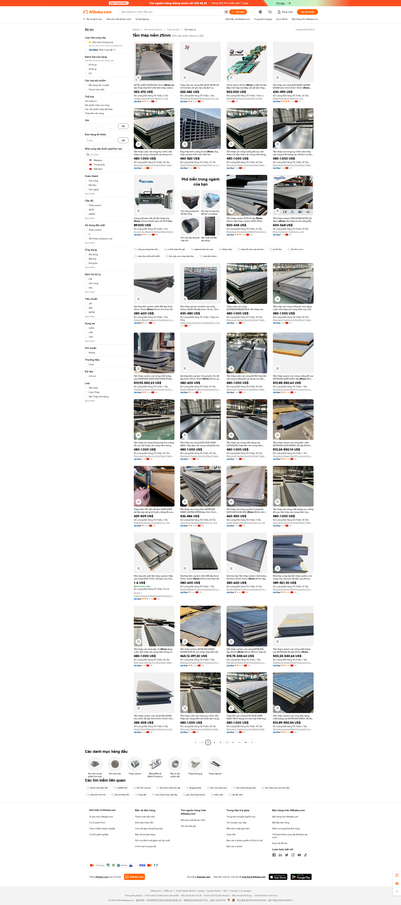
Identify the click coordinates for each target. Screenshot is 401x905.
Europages (246, 891)
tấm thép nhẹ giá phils (246, 788)
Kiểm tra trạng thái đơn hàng (286, 828)
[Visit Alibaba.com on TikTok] (305, 855)
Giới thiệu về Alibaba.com (102, 810)
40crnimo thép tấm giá (170, 788)
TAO (225, 891)
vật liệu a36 (237, 795)
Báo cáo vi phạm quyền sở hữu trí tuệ (245, 840)
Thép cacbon (173, 29)
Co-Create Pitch (97, 822)
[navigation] (107, 386)
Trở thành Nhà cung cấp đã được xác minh (290, 836)
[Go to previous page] (195, 742)
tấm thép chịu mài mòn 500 (277, 788)
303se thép (227, 249)
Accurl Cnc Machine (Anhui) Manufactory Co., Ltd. (154, 231)
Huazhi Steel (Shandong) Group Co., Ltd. (246, 522)
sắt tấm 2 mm (297, 249)
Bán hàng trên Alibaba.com (285, 816)
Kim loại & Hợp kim (153, 29)
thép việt (142, 795)
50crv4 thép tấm (122, 795)
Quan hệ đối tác (280, 843)
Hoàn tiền (231, 834)
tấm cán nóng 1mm (218, 788)
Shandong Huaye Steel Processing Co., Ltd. (154, 389)
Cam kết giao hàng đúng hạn (149, 828)
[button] (226, 12)
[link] (397, 875)
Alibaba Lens (102, 877)
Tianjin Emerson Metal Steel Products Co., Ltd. (154, 596)
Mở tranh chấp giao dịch (238, 828)
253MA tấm (122, 788)
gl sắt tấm (277, 249)
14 (246, 742)
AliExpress (156, 891)
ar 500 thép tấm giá (176, 249)
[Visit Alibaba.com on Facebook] (274, 855)
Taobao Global (213, 891)
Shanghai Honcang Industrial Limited (244, 98)
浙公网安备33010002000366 (251, 900)
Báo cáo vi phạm (234, 846)
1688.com (168, 891)
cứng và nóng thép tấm (148, 249)
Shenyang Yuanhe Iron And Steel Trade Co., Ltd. (154, 165)
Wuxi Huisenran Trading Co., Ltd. (288, 231)
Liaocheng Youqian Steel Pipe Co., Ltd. (198, 522)
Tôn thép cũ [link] (190, 29)
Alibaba (136, 29)
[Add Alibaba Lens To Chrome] (134, 877)
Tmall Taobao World (185, 891)
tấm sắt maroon (144, 788)
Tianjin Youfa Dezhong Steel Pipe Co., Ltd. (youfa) (200, 165)
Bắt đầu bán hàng (280, 822)
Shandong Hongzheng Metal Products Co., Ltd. (247, 231)
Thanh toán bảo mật (145, 816)
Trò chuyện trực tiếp (236, 822)
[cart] (270, 12)
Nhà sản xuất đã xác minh (193, 820)
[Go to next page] (252, 742)
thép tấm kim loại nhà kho (252, 249)
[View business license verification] (228, 900)
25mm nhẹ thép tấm (99, 788)
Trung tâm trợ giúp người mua (241, 816)
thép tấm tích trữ (97, 795)
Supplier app (203, 877)
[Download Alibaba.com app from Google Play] (301, 877)
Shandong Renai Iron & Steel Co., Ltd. (152, 522)
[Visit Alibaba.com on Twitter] (287, 855)
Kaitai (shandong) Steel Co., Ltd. (288, 98)
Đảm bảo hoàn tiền (144, 822)
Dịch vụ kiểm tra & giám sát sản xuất (152, 840)
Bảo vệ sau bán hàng (145, 834)
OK (123, 126)
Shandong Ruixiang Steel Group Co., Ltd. (199, 98)
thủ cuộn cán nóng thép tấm (181, 256)
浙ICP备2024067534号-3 (280, 900)
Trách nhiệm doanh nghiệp (102, 828)
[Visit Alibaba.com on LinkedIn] (280, 855)
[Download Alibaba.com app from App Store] (278, 877)
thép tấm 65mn (210, 256)
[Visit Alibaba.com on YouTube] (299, 855)
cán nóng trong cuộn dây (166, 795)
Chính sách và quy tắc (145, 846)
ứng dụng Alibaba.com (254, 877)
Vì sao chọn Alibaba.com (101, 816)
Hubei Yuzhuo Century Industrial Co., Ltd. (200, 322)
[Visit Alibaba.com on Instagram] (293, 855)
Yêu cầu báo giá (188, 826)
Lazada (200, 891)
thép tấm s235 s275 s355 (149, 256)
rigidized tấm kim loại (203, 249)
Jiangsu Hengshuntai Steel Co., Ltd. (151, 98)
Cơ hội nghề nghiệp (98, 834)
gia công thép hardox (195, 795)
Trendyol (234, 891)
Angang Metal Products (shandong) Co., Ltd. (154, 320)
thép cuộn (218, 795)
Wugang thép (195, 788)
